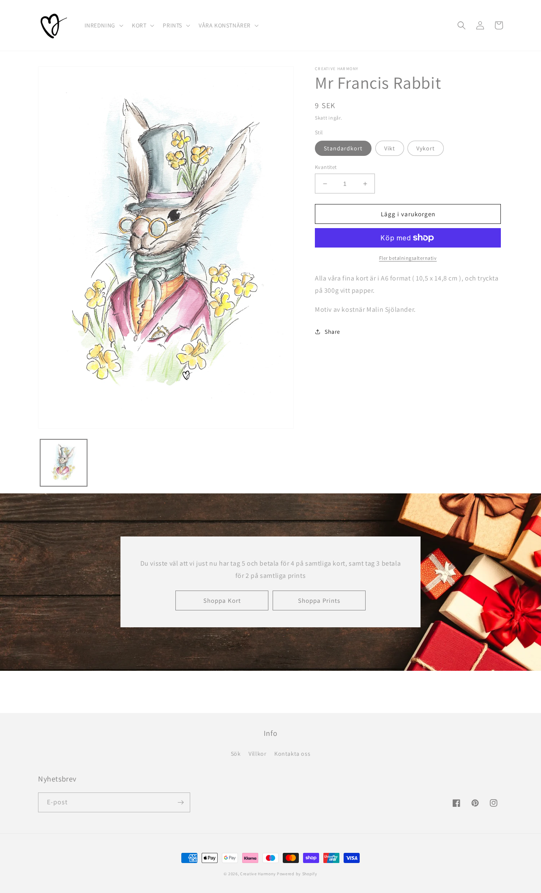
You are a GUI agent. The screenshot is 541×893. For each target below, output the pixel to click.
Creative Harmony (258, 874)
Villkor (257, 753)
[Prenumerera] (180, 802)
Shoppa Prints (319, 600)
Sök (236, 753)
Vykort (425, 148)
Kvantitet (326, 167)
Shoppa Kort (222, 600)
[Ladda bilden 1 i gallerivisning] (63, 462)
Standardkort (343, 148)
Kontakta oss (292, 753)
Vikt (389, 148)
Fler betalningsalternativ (408, 258)
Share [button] (332, 331)
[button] (103, 25)
